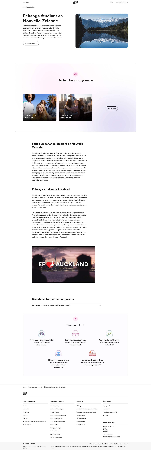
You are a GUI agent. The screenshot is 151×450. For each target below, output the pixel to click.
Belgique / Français (30, 443)
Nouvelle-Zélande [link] (60, 387)
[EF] (75, 2)
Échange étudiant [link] (49, 387)
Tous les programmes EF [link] (35, 387)
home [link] (24, 387)
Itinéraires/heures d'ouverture (111, 436)
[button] (26, 2)
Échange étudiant (30, 7)
